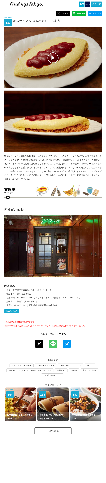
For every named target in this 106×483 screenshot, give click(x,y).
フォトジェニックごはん (70, 365)
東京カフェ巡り (89, 370)
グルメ (90, 365)
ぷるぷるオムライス (45, 365)
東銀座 (74, 370)
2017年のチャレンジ (52, 375)
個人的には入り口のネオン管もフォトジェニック (30, 370)
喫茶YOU (61, 370)
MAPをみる (11, 311)
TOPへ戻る (53, 431)
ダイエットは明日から (21, 365)
